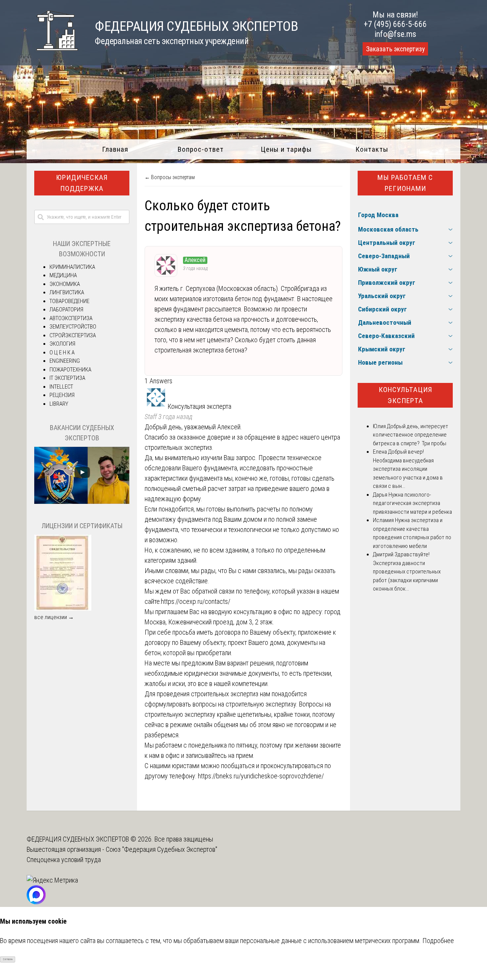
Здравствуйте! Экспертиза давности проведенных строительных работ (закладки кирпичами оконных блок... (407, 571)
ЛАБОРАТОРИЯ (66, 309)
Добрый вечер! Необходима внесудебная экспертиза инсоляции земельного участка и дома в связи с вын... (408, 468)
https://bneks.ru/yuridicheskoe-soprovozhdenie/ (261, 776)
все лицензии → (54, 617)
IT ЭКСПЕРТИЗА (67, 378)
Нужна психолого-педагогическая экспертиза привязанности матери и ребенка (412, 503)
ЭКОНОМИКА (64, 284)
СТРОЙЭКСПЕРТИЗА (72, 335)
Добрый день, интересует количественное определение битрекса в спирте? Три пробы (410, 435)
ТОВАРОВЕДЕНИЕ (69, 301)
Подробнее (438, 941)
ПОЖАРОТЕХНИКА (70, 369)
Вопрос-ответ (201, 149)
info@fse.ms (395, 34)
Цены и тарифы (286, 149)
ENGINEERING (64, 360)
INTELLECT (61, 386)
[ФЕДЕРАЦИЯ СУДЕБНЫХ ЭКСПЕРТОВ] (52, 55)
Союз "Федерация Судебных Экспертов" (161, 849)
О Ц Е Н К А (62, 352)
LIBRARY (58, 403)
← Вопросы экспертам (170, 177)
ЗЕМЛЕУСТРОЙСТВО (72, 326)
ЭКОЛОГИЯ (62, 343)
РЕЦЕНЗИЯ (62, 395)
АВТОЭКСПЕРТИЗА (70, 318)
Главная (115, 149)
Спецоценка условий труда (64, 860)
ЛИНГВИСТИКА (66, 292)
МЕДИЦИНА (63, 275)
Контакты (371, 149)
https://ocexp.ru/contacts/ (195, 601)
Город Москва (378, 215)
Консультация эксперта (405, 395)
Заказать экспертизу (395, 49)
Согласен (8, 959)
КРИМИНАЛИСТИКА (72, 267)
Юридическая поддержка (82, 183)
